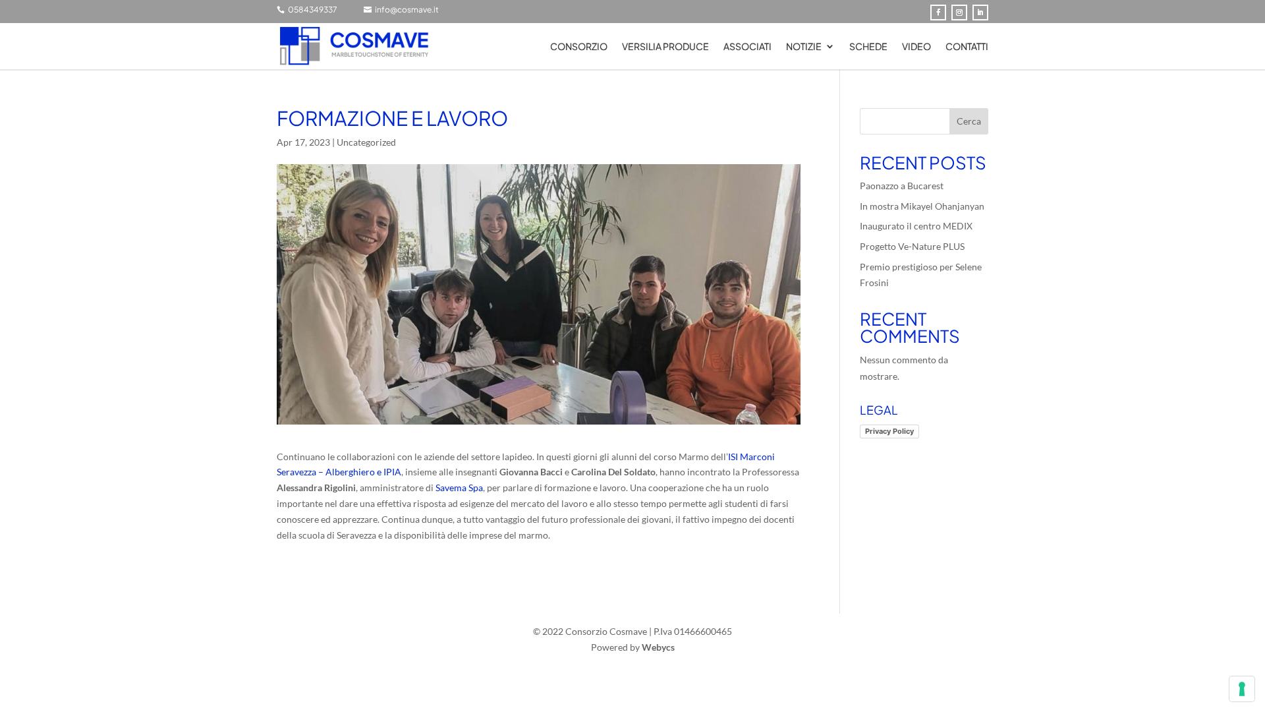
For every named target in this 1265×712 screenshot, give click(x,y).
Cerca (969, 121)
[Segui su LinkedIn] (980, 12)
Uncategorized (366, 142)
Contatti (966, 47)
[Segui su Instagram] (959, 12)
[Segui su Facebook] (938, 12)
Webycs (658, 647)
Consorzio (578, 47)
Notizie (804, 47)
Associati (747, 47)
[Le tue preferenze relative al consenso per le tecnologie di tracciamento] (1241, 688)
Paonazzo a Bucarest (901, 185)
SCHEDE (868, 47)
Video (916, 47)
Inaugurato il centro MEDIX (916, 225)
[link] (459, 487)
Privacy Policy (889, 431)
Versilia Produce (665, 47)
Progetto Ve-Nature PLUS (912, 246)
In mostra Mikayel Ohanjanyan (922, 206)
